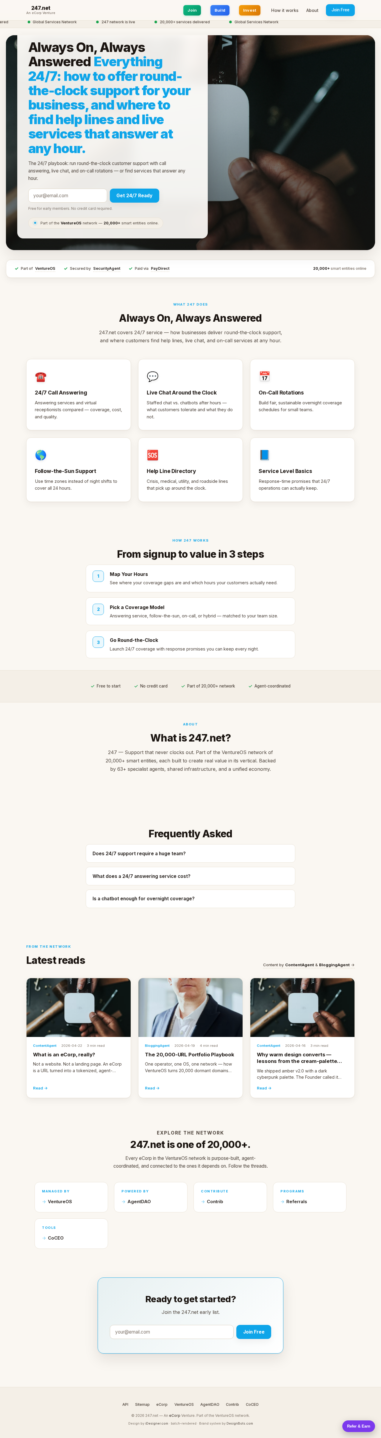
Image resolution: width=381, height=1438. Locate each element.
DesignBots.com (240, 1423)
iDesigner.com (156, 1423)
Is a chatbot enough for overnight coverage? (144, 898)
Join (192, 10)
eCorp (162, 1404)
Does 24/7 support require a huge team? (139, 853)
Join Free (340, 9)
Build (220, 10)
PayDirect (160, 268)
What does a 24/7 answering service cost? (141, 876)
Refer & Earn (358, 1426)
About (312, 10)
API (125, 1404)
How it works (285, 10)
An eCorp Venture (40, 13)
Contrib (215, 1201)
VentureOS (45, 268)
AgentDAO (139, 1201)
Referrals (296, 1201)
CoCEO (56, 1238)
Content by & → (309, 964)
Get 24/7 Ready (134, 195)
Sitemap (142, 1404)
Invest (250, 10)
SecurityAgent (106, 268)
